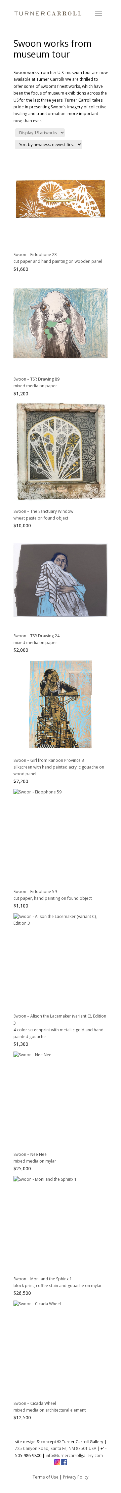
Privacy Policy (75, 1477)
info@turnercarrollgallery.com (74, 1455)
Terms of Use (45, 1477)
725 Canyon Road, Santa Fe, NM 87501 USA (55, 1448)
